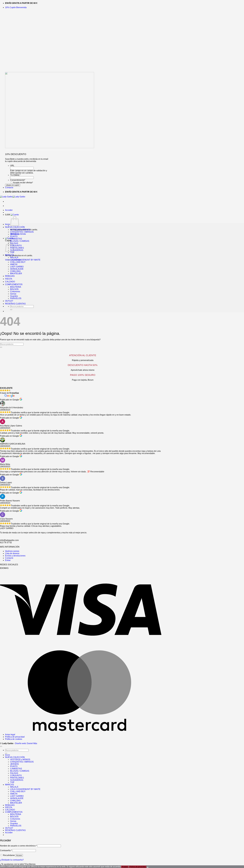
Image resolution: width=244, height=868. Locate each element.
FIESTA (8, 279)
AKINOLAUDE (17, 269)
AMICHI (13, 264)
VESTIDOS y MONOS (20, 230)
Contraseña (6, 850)
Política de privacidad (15, 737)
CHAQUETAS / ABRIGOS (22, 232)
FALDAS (14, 773)
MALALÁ (14, 257)
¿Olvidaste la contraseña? (12, 860)
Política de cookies (13, 739)
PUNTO (13, 236)
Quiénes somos (12, 551)
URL (12, 165)
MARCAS (9, 255)
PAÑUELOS (15, 298)
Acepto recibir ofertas (23, 182)
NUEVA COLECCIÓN (15, 227)
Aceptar (125, 867)
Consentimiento (17, 180)
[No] (148, 867)
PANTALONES (17, 248)
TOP (12, 252)
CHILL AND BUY (18, 262)
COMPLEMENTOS (13, 284)
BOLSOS (14, 289)
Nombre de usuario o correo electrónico (18, 846)
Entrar (8, 560)
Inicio (7, 224)
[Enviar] (11, 309)
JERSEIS (14, 234)
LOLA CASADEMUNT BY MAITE (25, 260)
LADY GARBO (17, 267)
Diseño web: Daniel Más (26, 743)
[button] (16, 7)
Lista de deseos (12, 553)
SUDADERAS (16, 250)
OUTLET (9, 301)
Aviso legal (10, 734)
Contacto (9, 187)
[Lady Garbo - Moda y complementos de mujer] (12, 197)
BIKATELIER (16, 273)
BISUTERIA (15, 287)
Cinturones (15, 291)
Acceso (19, 855)
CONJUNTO (16, 246)
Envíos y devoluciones (15, 556)
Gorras (13, 294)
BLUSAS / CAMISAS (19, 241)
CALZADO (10, 282)
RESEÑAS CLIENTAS (15, 304)
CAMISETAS (16, 239)
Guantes (14, 296)
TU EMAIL (15, 175)
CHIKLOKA (15, 271)
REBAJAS (10, 276)
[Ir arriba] (1, 746)
